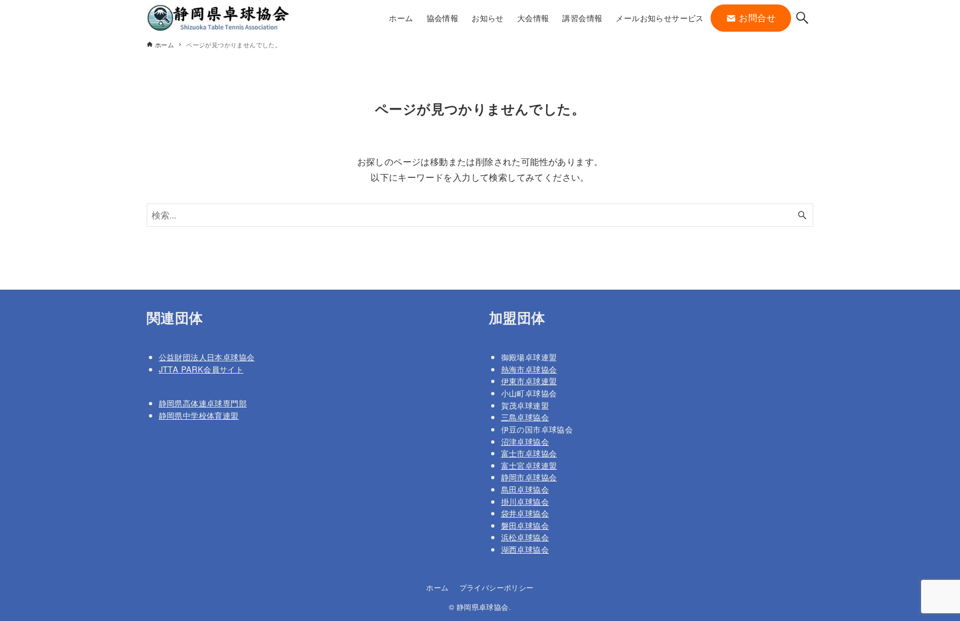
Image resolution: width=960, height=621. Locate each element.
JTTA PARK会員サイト (201, 369)
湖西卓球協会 (525, 549)
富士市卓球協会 (529, 453)
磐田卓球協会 (525, 525)
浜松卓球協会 (525, 537)
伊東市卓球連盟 (529, 380)
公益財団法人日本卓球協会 (207, 356)
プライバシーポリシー (496, 587)
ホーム (437, 587)
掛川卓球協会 (525, 501)
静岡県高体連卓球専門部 (203, 403)
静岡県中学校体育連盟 (199, 415)
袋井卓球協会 (525, 513)
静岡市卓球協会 (529, 477)
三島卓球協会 (525, 417)
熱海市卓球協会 (529, 369)
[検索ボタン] (802, 18)
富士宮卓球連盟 (529, 465)
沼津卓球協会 (525, 441)
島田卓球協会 (525, 489)
